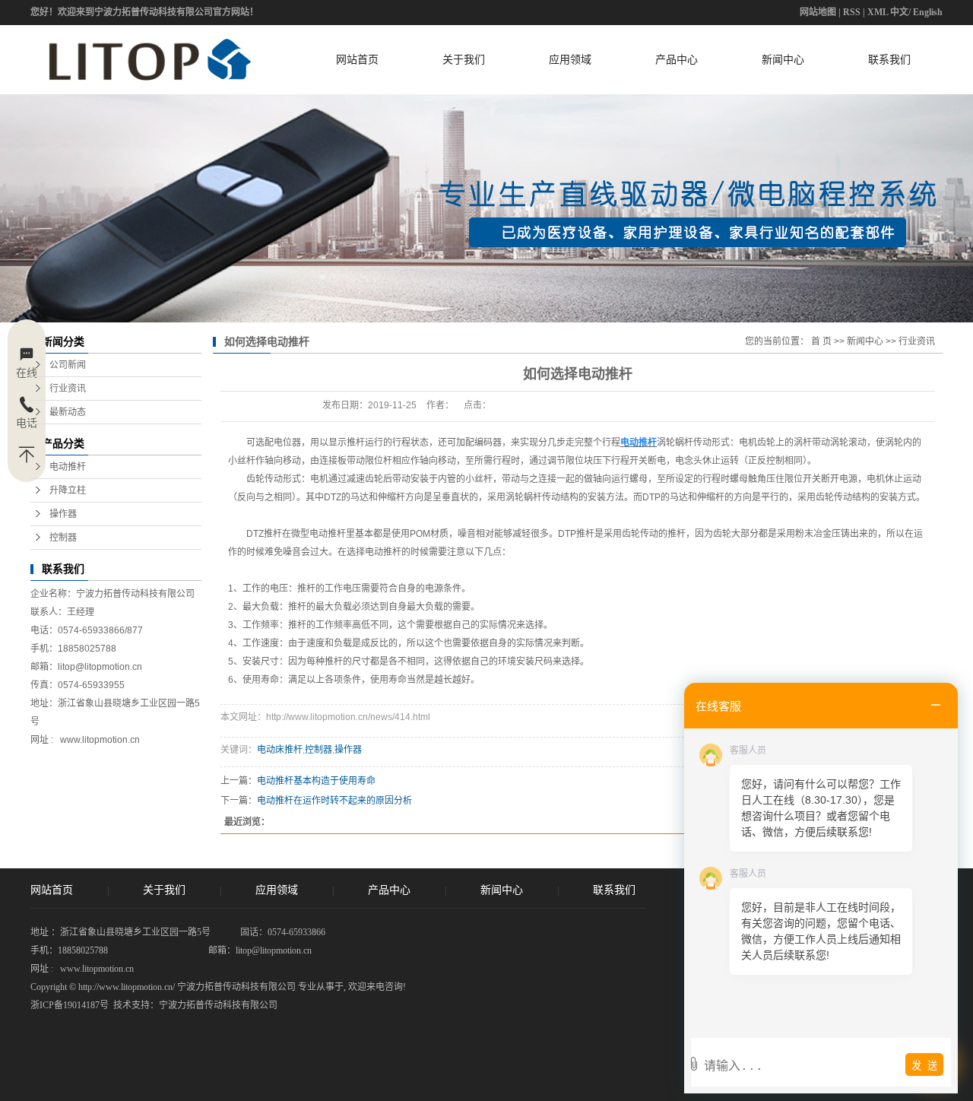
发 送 (924, 1065)
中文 (899, 12)
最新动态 (67, 412)
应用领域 (570, 59)
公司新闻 (67, 365)
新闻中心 (783, 59)
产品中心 (676, 59)
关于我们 (463, 59)
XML (877, 12)
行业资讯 (67, 388)
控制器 (63, 537)
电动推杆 (67, 467)
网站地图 (818, 12)
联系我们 (889, 59)
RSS (851, 12)
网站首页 (357, 59)
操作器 (63, 514)
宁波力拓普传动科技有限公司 (218, 1005)
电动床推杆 (280, 749)
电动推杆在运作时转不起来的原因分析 (334, 800)
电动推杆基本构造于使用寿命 (316, 781)
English (928, 12)
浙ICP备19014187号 (69, 1005)
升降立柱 (67, 490)
